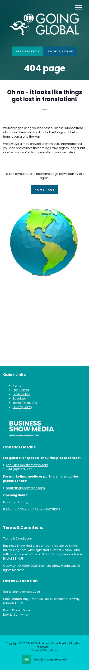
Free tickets (27, 51)
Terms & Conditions (17, 538)
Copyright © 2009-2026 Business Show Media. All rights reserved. (42, 645)
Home (17, 386)
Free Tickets (21, 390)
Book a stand (60, 51)
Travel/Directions (25, 403)
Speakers (19, 398)
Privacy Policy (22, 407)
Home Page (44, 190)
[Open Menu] (78, 7)
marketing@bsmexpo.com (25, 488)
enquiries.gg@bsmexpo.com (27, 465)
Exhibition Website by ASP (50, 659)
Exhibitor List (21, 394)
